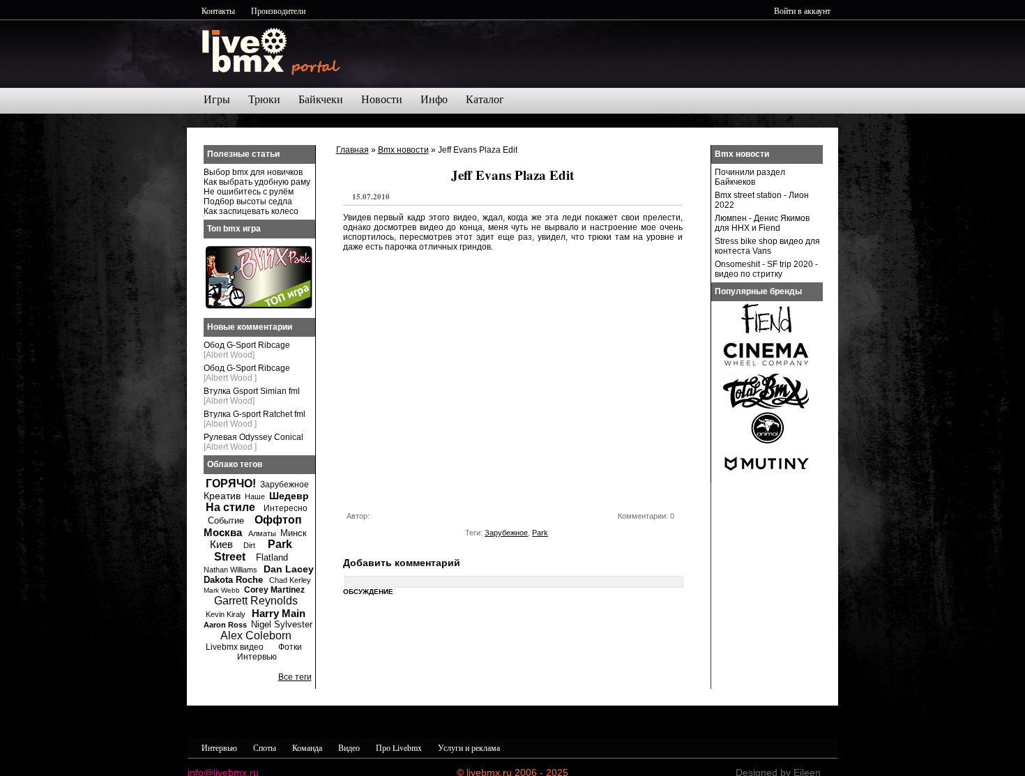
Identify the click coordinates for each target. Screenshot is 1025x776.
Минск (293, 533)
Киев (221, 544)
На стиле (230, 507)
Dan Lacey (289, 569)
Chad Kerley (290, 580)
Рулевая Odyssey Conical (253, 437)
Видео (349, 747)
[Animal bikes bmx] (766, 442)
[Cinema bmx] (766, 369)
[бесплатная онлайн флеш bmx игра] (258, 306)
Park (540, 532)
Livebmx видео (235, 647)
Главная (352, 150)
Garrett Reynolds (256, 601)
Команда (307, 747)
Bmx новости (403, 150)
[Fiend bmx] (766, 333)
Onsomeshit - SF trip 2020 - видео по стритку (766, 269)
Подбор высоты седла (248, 201)
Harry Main (278, 613)
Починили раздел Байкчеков (750, 177)
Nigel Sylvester (281, 624)
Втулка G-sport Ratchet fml (254, 414)
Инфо (434, 99)
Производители (278, 10)
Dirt (249, 545)
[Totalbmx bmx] (766, 406)
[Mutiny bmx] (766, 478)
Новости (381, 99)
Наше (255, 496)
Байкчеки (320, 99)
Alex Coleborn (255, 635)
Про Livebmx (399, 747)
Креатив (222, 495)
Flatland (272, 557)
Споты (264, 747)
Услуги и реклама (469, 747)
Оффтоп (278, 520)
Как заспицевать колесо (251, 211)
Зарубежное (506, 532)
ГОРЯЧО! (231, 483)
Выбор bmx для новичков (253, 172)
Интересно (286, 508)
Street (229, 557)
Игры (217, 99)
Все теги (295, 677)
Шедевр (289, 495)
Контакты (218, 10)
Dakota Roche (233, 580)
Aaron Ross (225, 625)
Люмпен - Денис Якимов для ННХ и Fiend (762, 223)
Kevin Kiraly (225, 614)
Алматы (262, 533)
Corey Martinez (274, 590)
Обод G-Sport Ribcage (247, 345)
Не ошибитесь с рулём (249, 192)
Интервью (257, 657)
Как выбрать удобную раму (257, 182)
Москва (223, 532)
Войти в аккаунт (802, 10)
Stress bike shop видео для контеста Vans (767, 246)
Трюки (264, 99)
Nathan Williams (230, 569)
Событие (226, 520)
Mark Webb (222, 590)
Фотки (290, 647)
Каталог (485, 99)
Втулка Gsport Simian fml (252, 391)
